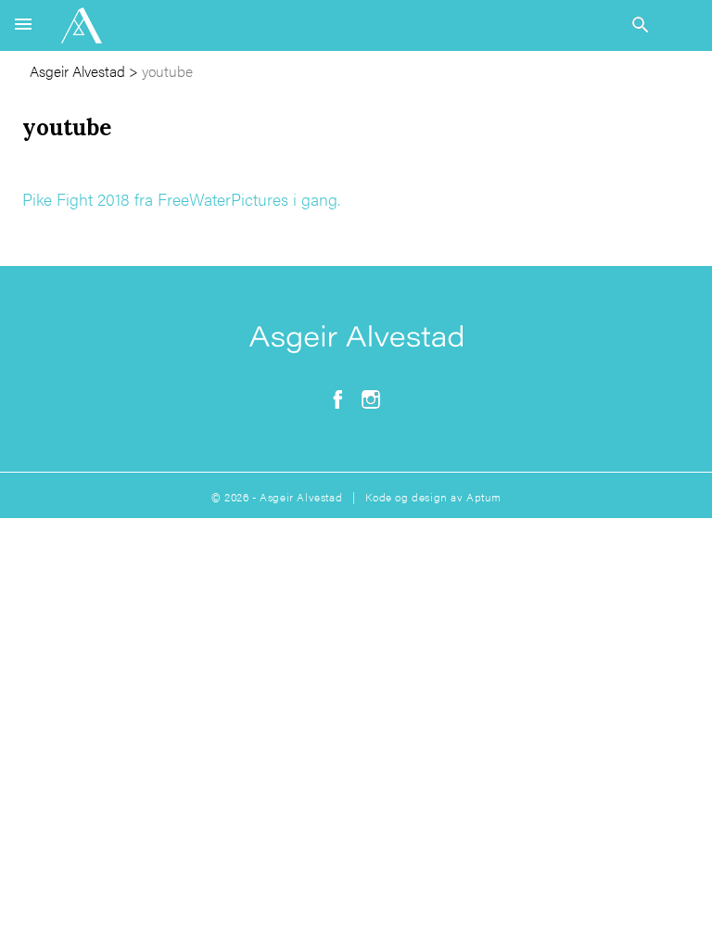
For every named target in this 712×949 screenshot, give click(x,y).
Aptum (483, 496)
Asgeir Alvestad (77, 71)
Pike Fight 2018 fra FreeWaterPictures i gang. (181, 198)
